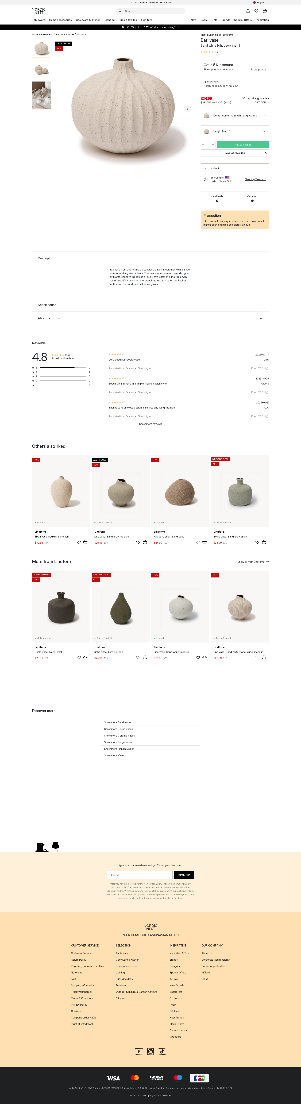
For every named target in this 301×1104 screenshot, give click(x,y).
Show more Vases (114, 755)
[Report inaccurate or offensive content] (266, 368)
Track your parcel (81, 991)
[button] (210, 52)
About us (207, 953)
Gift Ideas (175, 1011)
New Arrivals (177, 985)
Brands (226, 19)
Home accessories (60, 19)
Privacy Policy (79, 1004)
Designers (175, 966)
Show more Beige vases (118, 742)
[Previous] (63, 108)
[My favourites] (256, 11)
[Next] (187, 108)
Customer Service (81, 953)
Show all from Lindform (251, 561)
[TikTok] (162, 1051)
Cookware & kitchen (88, 19)
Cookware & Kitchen (127, 959)
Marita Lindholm (209, 34)
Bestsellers (176, 991)
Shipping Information (83, 985)
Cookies (76, 1011)
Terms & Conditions (82, 998)
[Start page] (38, 11)
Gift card (121, 998)
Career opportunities (213, 966)
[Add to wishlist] (79, 542)
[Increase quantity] (213, 144)
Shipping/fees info (255, 179)
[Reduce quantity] (203, 144)
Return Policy (78, 959)
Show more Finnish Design (119, 748)
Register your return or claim (87, 966)
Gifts (214, 19)
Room (204, 19)
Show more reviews (150, 423)
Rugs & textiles (128, 19)
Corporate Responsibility (216, 959)
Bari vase (81, 34)
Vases (71, 34)
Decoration (59, 34)
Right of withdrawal (82, 1023)
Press (205, 978)
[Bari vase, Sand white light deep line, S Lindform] (125, 108)
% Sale (174, 978)
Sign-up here (258, 69)
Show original (145, 368)
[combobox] (261, 2)
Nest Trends (177, 1017)
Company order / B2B (83, 1017)
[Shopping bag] (265, 11)
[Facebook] (139, 1051)
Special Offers (243, 19)
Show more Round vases (118, 728)
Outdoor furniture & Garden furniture (136, 991)
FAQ (73, 978)
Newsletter (77, 972)
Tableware (38, 19)
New (193, 19)
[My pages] (248, 11)
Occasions (176, 998)
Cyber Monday (178, 1030)
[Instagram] (150, 1051)
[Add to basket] (85, 542)
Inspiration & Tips (179, 953)
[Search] (120, 11)
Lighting (110, 19)
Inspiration (262, 19)
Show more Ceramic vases (119, 735)
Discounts (175, 1036)
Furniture (146, 19)
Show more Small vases (117, 722)
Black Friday (177, 1023)
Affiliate (206, 972)
